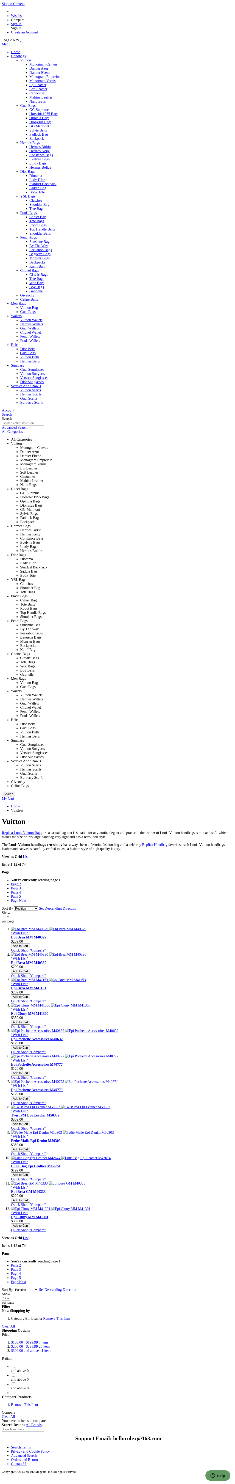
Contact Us (19, 1464)
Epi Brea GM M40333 (28, 1191)
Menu (6, 44)
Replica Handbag (154, 845)
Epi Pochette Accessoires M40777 (37, 1064)
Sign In (16, 24)
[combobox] (23, 423)
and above (30, 1350)
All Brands (34, 1425)
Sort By (7, 908)
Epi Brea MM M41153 (28, 988)
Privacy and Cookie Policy (30, 1451)
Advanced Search (15, 427)
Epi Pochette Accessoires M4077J (37, 1090)
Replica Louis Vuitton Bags (22, 833)
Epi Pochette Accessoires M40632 (37, 1039)
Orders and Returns (25, 1460)
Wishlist (16, 16)
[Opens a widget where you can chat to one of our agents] (217, 1476)
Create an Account (24, 32)
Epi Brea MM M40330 (28, 963)
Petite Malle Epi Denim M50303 (36, 1141)
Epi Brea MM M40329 (28, 937)
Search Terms (21, 1447)
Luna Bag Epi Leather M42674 (35, 1166)
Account (8, 410)
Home (15, 806)
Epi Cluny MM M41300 (29, 1013)
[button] (19, 933)
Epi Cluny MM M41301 (29, 1217)
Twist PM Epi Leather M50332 (35, 1115)
